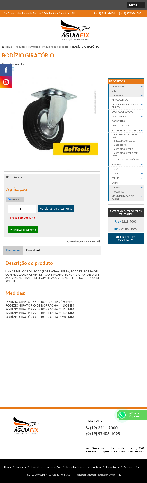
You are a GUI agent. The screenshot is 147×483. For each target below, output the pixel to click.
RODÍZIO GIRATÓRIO (124, 149)
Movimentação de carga (123, 197)
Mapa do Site (131, 467)
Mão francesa (120, 125)
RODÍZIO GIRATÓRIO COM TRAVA (125, 154)
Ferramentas (119, 187)
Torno (116, 173)
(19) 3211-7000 (105, 13)
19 (126, 221)
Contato (96, 467)
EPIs (114, 90)
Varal (115, 182)
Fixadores (118, 191)
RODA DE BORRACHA (125, 141)
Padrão (15, 199)
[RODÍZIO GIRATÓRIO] (52, 123)
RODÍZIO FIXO (121, 145)
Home (7, 467)
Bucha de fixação (122, 111)
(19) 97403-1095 (131, 13)
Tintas (115, 168)
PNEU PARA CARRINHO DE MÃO (126, 135)
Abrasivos (118, 86)
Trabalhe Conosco (76, 467)
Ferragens (118, 95)
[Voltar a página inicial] (73, 29)
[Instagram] (6, 82)
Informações (54, 467)
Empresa (21, 467)
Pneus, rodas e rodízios (126, 130)
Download (33, 250)
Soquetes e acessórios (125, 159)
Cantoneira (119, 116)
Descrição (13, 250)
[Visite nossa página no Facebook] (6, 70)
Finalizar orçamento (24, 229)
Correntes (118, 121)
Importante (112, 467)
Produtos (117, 81)
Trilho (116, 178)
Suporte (117, 164)
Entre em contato (126, 238)
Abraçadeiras (120, 99)
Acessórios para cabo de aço (125, 106)
